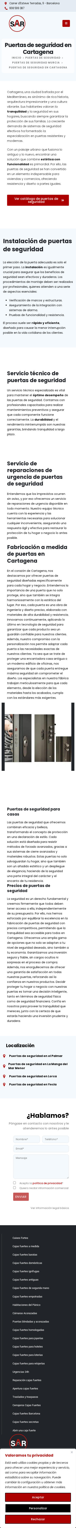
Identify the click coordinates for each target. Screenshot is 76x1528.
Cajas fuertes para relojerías (29, 1363)
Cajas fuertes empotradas (27, 1296)
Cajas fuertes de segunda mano (31, 1288)
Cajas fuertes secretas (26, 1421)
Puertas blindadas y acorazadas (31, 1321)
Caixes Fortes (20, 1237)
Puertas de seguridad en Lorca (33, 1076)
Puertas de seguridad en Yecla (33, 1084)
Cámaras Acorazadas (25, 1313)
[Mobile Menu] (66, 23)
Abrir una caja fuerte (24, 1430)
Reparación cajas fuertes (27, 1380)
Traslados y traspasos (25, 1396)
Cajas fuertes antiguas (26, 1279)
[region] (38, 1488)
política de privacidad (47, 1183)
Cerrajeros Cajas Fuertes (27, 1405)
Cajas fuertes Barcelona (26, 1413)
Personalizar (38, 1508)
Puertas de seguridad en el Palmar (36, 1056)
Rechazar (38, 1519)
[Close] (71, 1452)
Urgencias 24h (21, 1371)
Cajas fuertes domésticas (27, 1262)
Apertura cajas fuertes (25, 1388)
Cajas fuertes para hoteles (28, 1346)
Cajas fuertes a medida (26, 1246)
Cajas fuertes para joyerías (28, 1338)
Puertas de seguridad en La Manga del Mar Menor (37, 1066)
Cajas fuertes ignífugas (26, 1271)
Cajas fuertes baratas (25, 1254)
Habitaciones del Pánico (26, 1304)
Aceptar (38, 1497)
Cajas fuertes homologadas (28, 1329)
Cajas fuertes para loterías (28, 1354)
